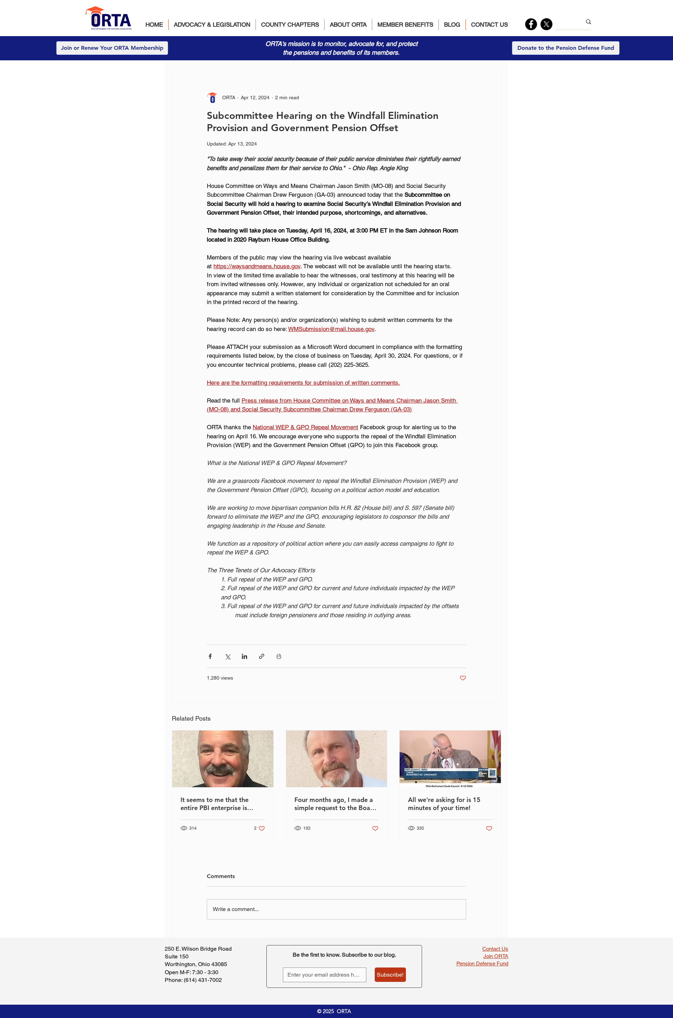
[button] (212, 24)
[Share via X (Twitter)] (227, 656)
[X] (546, 24)
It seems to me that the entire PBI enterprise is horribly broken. (215, 804)
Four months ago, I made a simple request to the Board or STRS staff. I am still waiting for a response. (335, 804)
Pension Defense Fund (482, 963)
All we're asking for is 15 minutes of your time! (444, 804)
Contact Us (495, 949)
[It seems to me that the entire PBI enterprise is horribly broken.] (222, 758)
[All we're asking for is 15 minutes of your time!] (450, 758)
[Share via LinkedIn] (244, 656)
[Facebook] (531, 24)
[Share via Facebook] (210, 656)
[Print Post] (279, 656)
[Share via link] (261, 656)
